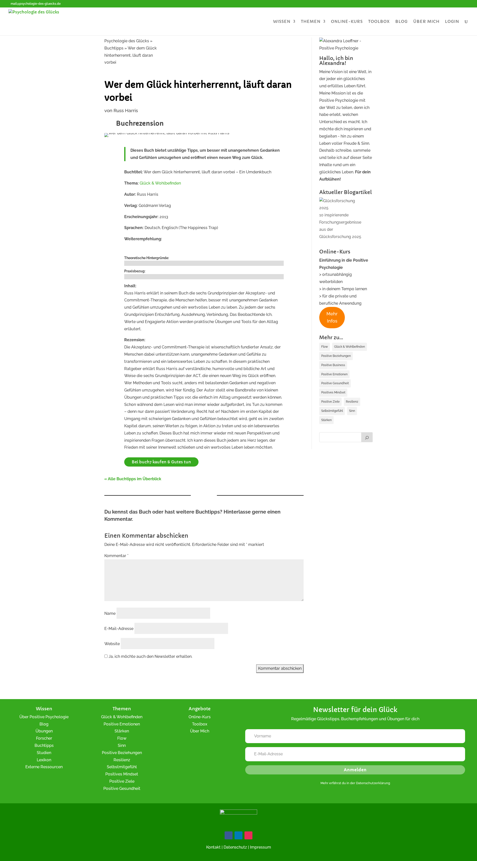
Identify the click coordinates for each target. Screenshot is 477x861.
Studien (44, 752)
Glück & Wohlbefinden (160, 183)
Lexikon (44, 760)
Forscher (44, 738)
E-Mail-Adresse (118, 628)
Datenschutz (235, 847)
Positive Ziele (330, 401)
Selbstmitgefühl (332, 411)
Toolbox (379, 22)
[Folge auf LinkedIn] (238, 835)
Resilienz (352, 401)
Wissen (281, 22)
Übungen (44, 731)
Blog (401, 22)
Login (452, 22)
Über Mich (199, 731)
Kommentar (116, 555)
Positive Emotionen (334, 374)
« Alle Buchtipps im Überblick (132, 479)
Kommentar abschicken (280, 668)
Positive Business (333, 365)
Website (112, 643)
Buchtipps (44, 745)
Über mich (426, 22)
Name (110, 613)
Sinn (352, 411)
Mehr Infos (332, 317)
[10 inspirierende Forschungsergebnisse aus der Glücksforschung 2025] (342, 204)
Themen (310, 22)
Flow (324, 346)
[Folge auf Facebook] (229, 835)
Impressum (260, 847)
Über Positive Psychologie (44, 717)
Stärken (326, 420)
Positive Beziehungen (336, 356)
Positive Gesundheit (335, 383)
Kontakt (213, 847)
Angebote (200, 709)
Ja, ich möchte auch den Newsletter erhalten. (150, 656)
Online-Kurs (347, 22)
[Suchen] (367, 437)
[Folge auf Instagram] (248, 835)
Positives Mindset (333, 392)
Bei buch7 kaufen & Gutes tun (161, 461)
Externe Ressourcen (44, 767)
